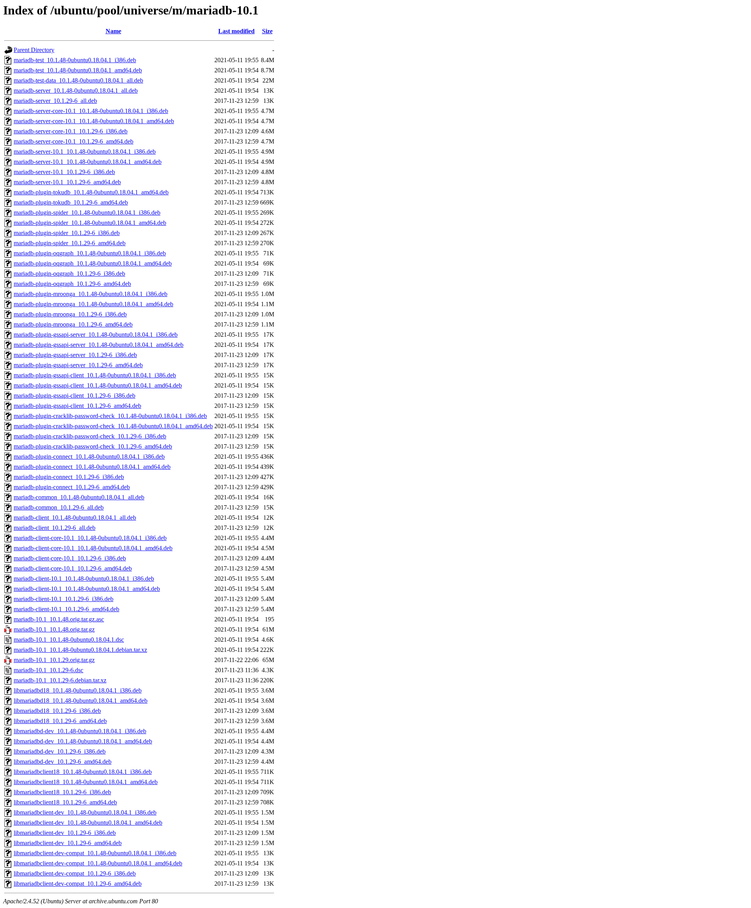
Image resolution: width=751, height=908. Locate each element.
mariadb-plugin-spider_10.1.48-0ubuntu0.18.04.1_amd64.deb (90, 222)
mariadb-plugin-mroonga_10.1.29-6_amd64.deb (73, 324)
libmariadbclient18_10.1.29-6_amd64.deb (65, 802)
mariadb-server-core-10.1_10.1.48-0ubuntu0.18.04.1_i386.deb (91, 111)
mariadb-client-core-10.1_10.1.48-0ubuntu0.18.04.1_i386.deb (90, 538)
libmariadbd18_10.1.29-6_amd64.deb (60, 721)
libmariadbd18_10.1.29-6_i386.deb (57, 710)
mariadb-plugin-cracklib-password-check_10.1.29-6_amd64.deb (93, 446)
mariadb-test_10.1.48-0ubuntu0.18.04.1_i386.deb (75, 60)
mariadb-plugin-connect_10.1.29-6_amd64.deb (72, 487)
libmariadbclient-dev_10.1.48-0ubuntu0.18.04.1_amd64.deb (88, 822)
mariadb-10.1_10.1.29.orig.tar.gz (54, 660)
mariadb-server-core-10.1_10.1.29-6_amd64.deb (73, 141)
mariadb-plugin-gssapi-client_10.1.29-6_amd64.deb (77, 405)
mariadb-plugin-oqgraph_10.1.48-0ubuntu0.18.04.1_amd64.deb (93, 263)
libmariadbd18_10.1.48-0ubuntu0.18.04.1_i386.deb (78, 690)
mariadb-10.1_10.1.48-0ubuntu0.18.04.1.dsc (69, 639)
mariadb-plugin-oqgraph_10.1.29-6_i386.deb (69, 273)
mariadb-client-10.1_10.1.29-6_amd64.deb (66, 609)
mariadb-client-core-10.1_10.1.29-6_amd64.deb (73, 568)
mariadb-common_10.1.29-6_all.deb (59, 507)
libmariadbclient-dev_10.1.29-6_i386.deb (65, 832)
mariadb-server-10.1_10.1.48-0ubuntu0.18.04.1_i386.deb (85, 151)
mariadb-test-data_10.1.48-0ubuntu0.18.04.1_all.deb (78, 80)
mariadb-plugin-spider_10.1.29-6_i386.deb (67, 233)
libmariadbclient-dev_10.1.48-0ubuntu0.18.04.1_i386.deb (85, 812)
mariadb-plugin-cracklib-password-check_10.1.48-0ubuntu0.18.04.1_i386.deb (110, 416)
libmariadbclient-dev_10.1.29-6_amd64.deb (68, 843)
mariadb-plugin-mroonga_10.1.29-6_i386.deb (70, 314)
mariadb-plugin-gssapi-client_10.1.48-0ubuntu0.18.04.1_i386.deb (95, 375)
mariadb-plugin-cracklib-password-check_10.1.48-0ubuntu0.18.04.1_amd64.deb (113, 426)
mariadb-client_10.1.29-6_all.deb (54, 527)
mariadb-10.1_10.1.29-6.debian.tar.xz (60, 680)
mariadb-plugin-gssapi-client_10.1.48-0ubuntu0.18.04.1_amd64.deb (98, 385)
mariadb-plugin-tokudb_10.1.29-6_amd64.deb (71, 202)
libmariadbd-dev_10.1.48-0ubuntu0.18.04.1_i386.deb (80, 731)
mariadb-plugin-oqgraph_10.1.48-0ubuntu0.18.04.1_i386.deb (90, 253)
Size (267, 31)
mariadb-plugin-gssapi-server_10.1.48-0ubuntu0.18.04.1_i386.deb (96, 334)
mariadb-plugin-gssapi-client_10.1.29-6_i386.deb (74, 395)
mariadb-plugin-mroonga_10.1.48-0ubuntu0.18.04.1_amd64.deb (93, 304)
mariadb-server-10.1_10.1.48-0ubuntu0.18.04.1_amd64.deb (88, 161)
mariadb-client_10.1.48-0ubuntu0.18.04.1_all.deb (75, 517)
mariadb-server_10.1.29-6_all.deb (55, 100)
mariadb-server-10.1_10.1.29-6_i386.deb (64, 172)
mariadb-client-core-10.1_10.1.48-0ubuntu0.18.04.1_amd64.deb (93, 548)
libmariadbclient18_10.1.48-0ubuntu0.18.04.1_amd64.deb (86, 782)
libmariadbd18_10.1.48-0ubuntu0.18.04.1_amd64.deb (80, 700)
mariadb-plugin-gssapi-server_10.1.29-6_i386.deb (75, 355)
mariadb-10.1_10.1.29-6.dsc (48, 670)
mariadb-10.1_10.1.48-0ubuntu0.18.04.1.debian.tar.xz (80, 649)
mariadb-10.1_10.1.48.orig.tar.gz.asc (59, 619)
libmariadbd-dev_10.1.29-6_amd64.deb (62, 761)
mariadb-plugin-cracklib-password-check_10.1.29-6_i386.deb (90, 436)
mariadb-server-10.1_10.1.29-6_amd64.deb (67, 182)
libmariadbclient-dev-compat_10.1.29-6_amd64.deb (78, 883)
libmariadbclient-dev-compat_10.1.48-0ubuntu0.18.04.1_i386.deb (95, 853)
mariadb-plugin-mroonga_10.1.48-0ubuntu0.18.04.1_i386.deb (90, 294)
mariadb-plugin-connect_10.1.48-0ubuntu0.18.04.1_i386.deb (89, 456)
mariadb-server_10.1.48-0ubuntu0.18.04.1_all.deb (76, 90)
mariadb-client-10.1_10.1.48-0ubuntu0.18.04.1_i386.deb (84, 578)
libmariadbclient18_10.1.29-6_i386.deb (62, 792)
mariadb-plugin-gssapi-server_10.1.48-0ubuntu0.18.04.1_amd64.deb (98, 344)
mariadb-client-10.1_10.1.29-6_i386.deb (63, 599)
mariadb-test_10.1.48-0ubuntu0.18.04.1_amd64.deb (78, 70)
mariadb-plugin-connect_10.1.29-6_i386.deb (69, 477)
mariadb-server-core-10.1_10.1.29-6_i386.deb (71, 131)
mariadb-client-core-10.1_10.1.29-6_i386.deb (70, 558)
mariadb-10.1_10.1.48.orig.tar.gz (54, 629)
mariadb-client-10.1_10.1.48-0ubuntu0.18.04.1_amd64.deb (87, 588)
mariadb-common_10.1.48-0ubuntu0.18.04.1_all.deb (79, 497)
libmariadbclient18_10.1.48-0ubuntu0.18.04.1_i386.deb (83, 771)
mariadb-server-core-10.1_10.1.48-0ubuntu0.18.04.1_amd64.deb (94, 121)
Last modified (236, 31)
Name (113, 31)
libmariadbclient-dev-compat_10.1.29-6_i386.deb (75, 873)
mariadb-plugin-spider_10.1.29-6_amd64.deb (70, 243)
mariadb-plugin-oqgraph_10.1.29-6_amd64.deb (72, 283)
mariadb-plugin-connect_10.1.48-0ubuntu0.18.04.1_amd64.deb (92, 466)
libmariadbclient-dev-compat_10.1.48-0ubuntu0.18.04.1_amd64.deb (98, 863)
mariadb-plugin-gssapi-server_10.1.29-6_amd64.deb (78, 365)
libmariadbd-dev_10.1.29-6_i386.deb (60, 751)
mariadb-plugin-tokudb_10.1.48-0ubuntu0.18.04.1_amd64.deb (91, 192)
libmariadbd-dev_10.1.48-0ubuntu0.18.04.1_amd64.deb (83, 741)
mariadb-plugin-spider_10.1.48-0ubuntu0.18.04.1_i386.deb (87, 212)
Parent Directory (34, 50)
